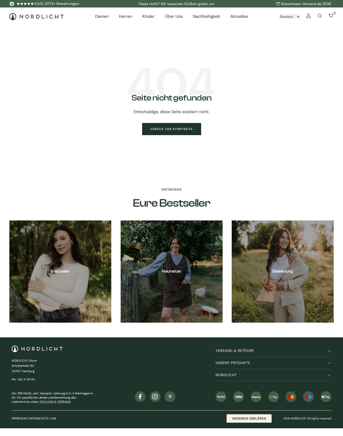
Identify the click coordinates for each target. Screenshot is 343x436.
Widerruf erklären (249, 418)
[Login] (308, 16)
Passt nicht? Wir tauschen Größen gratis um (176, 3)
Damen (102, 16)
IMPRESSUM (19, 418)
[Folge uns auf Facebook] (140, 396)
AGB (53, 418)
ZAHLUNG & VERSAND (55, 402)
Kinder (148, 16)
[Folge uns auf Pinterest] (170, 396)
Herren (125, 16)
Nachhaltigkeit (206, 16)
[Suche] (319, 16)
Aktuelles (239, 16)
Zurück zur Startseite (171, 129)
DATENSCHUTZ (38, 418)
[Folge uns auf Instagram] (155, 396)
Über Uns (174, 16)
